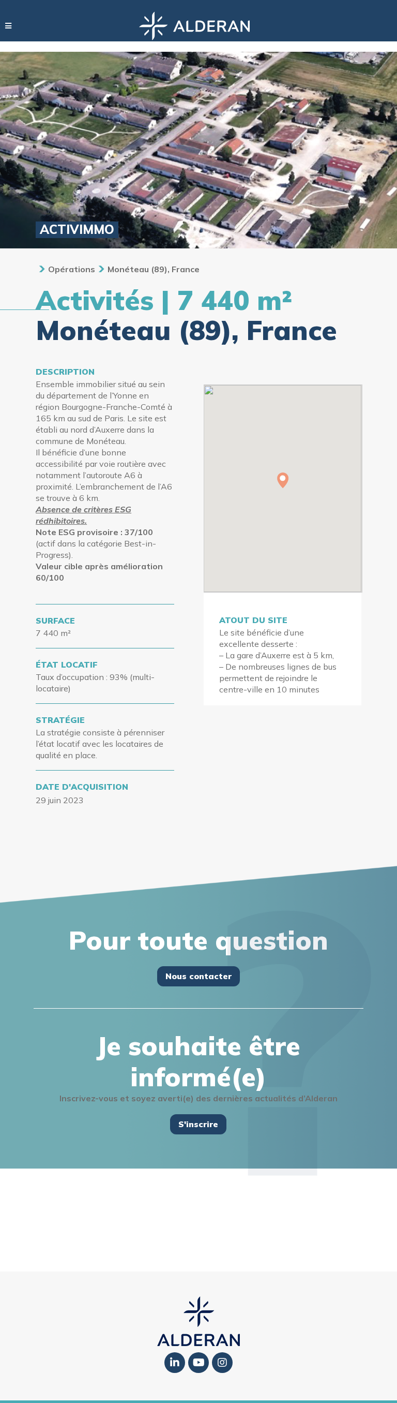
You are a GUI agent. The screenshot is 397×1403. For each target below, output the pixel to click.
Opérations (71, 269)
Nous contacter (198, 976)
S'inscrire (198, 1124)
